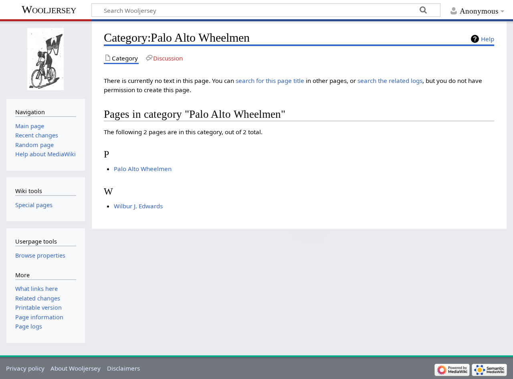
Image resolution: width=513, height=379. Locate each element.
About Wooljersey (75, 368)
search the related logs (389, 81)
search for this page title (270, 81)
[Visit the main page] (45, 59)
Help (487, 39)
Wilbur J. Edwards (138, 206)
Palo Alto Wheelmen (143, 169)
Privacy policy (25, 368)
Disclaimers (123, 368)
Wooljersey (49, 9)
